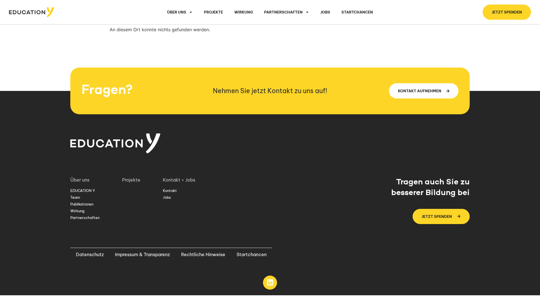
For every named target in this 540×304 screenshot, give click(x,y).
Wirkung (243, 12)
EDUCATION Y (82, 190)
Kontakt (170, 190)
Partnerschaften (85, 217)
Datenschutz (90, 254)
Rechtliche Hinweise (203, 254)
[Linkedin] (270, 283)
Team (75, 197)
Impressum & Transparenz (142, 254)
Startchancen (357, 12)
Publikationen (81, 204)
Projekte (213, 12)
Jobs (325, 12)
